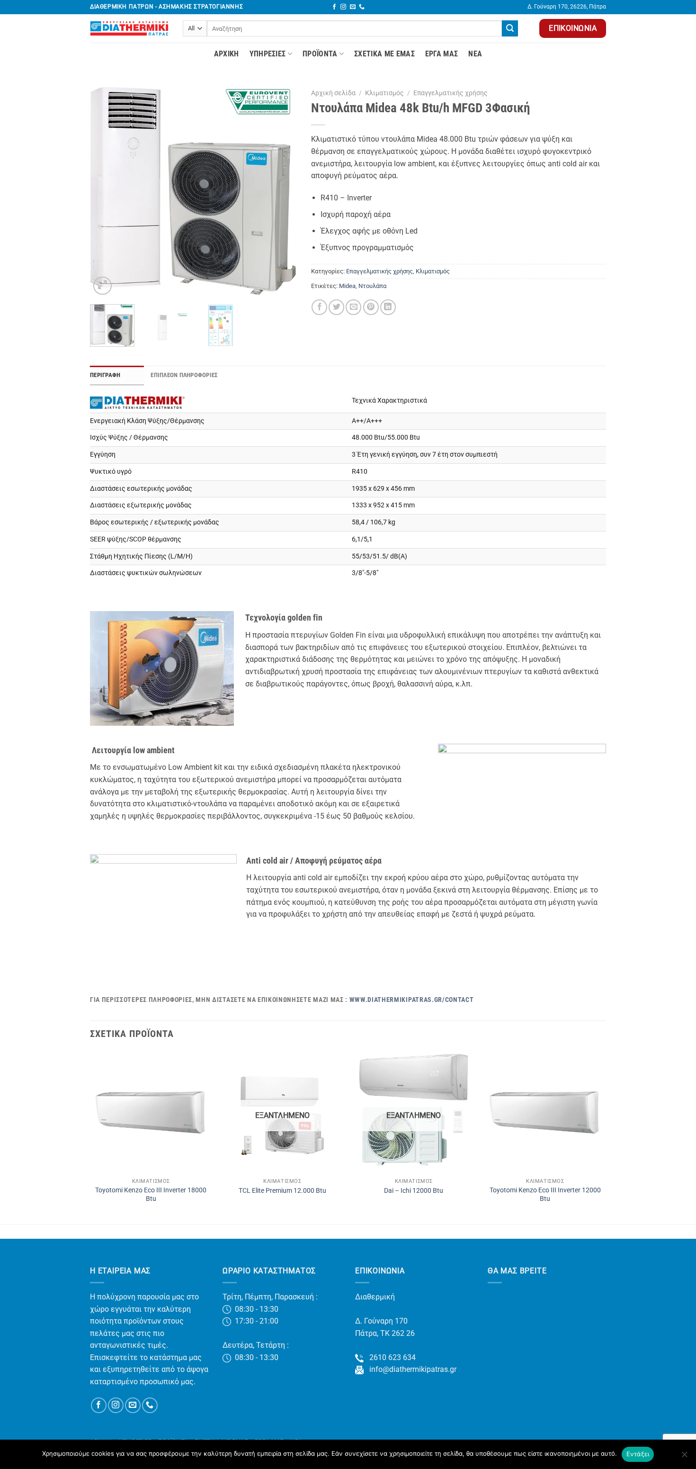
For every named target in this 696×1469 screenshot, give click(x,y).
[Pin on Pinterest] (371, 307)
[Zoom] (102, 286)
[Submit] (510, 28)
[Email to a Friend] (353, 307)
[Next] (280, 191)
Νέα (475, 53)
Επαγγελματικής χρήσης (450, 93)
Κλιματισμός (384, 93)
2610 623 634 (390, 1357)
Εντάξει (638, 1454)
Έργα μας (441, 53)
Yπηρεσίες (268, 53)
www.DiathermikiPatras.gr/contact (411, 999)
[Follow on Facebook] (334, 7)
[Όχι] (684, 1457)
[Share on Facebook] (319, 307)
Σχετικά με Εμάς (384, 53)
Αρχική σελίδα (333, 93)
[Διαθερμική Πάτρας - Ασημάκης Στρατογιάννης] (129, 28)
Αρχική (226, 53)
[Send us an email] (353, 7)
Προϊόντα (320, 53)
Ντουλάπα (372, 285)
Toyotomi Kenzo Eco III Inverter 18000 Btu (150, 1194)
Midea (347, 285)
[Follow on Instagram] (343, 7)
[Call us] (362, 7)
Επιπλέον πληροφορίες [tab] (184, 375)
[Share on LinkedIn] (388, 307)
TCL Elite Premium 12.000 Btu (282, 1191)
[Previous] (106, 191)
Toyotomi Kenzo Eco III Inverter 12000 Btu (545, 1194)
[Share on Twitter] (336, 307)
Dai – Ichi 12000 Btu (413, 1191)
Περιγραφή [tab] (105, 375)
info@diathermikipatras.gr (410, 1369)
